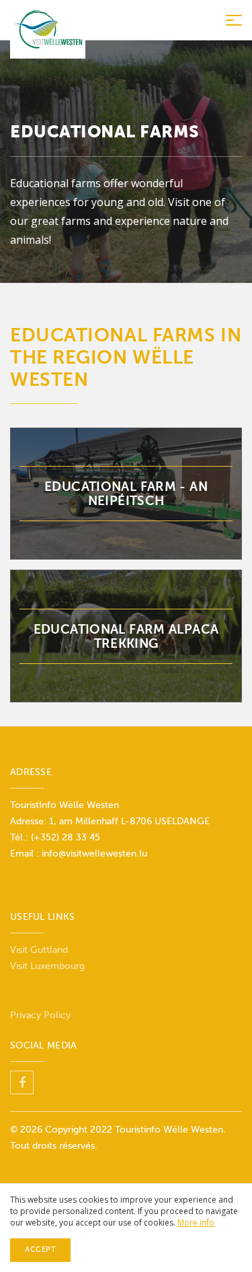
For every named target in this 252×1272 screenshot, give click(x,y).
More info (195, 1222)
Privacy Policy (40, 1015)
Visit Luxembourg (47, 966)
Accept (40, 1249)
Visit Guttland (39, 950)
